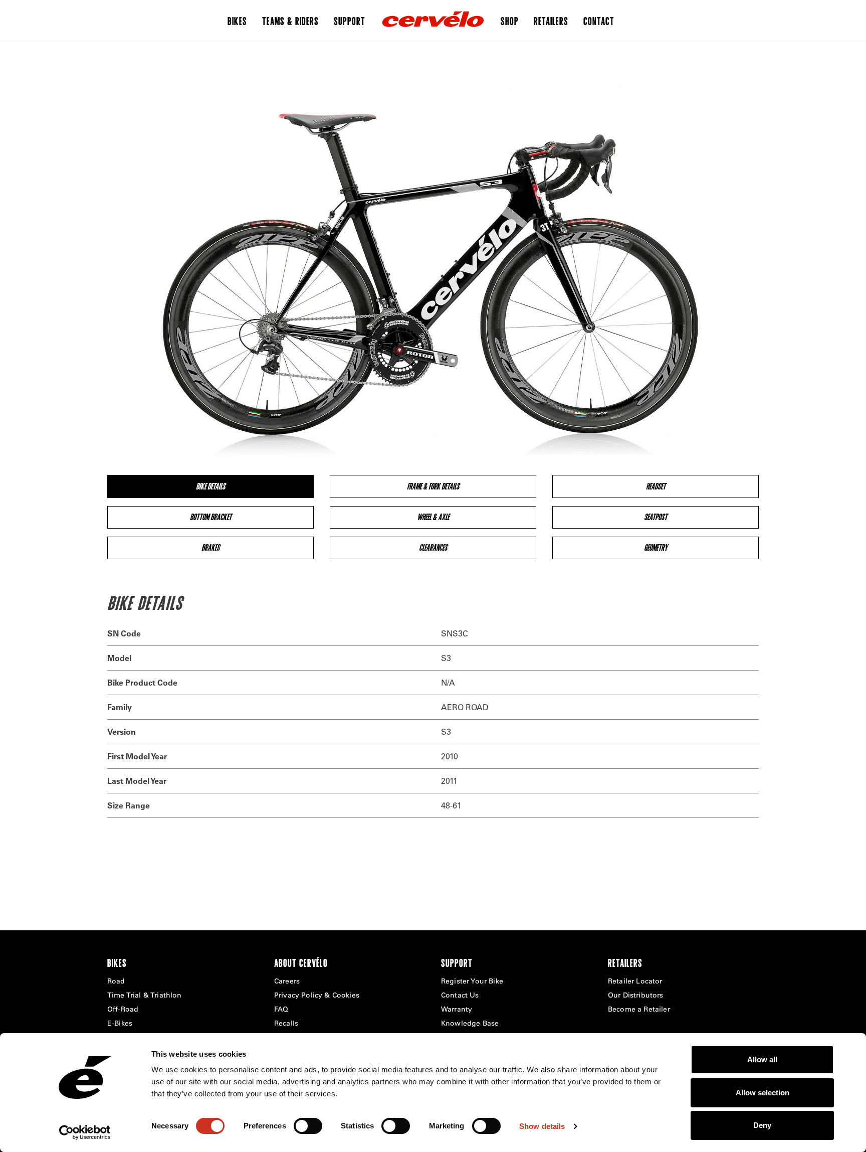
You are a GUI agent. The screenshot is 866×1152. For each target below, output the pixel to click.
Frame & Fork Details (433, 486)
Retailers (551, 21)
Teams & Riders (290, 21)
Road (116, 980)
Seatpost (655, 517)
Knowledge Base (470, 1023)
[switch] (308, 1126)
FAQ (281, 1009)
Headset (656, 486)
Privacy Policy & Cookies (316, 995)
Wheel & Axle (433, 517)
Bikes (237, 21)
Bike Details (210, 486)
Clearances (433, 547)
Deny (762, 1125)
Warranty (456, 1009)
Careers (287, 980)
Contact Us (460, 995)
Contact (598, 21)
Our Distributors (636, 995)
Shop (510, 21)
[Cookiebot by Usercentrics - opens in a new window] (85, 1132)
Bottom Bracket (211, 517)
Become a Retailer (639, 1009)
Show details (542, 1126)
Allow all (762, 1059)
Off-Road (122, 1009)
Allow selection (762, 1092)
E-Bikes (119, 1023)
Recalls (286, 1023)
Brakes (210, 547)
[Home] (433, 20)
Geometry (656, 547)
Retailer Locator (635, 980)
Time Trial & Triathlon (144, 995)
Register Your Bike (472, 980)
